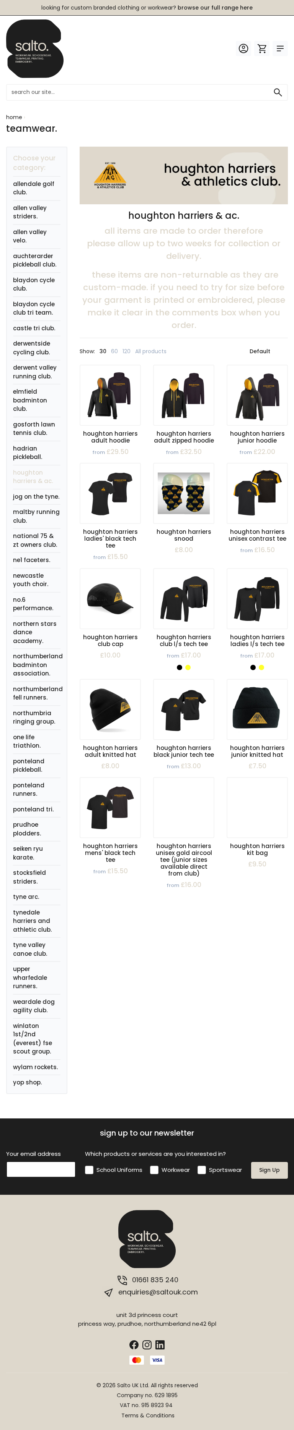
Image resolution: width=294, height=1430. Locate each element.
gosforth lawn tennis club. (34, 428)
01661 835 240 (154, 1280)
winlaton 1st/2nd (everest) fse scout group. (32, 1039)
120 (126, 351)
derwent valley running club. (35, 372)
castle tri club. (34, 328)
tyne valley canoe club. (30, 949)
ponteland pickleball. (28, 765)
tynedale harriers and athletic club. (32, 921)
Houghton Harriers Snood (184, 535)
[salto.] (35, 48)
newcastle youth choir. (30, 580)
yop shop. (27, 1082)
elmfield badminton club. (30, 400)
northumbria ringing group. (34, 717)
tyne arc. (26, 897)
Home (14, 117)
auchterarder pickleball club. (34, 260)
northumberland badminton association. (38, 664)
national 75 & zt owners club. (35, 540)
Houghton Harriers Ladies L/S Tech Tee (257, 640)
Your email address (33, 1154)
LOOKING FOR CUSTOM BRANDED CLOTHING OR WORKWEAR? (147, 7)
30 (103, 351)
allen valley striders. (30, 212)
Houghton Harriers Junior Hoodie (257, 437)
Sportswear (225, 1170)
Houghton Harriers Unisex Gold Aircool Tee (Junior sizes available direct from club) (184, 859)
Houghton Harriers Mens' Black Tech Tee (110, 853)
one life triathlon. (27, 741)
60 (114, 351)
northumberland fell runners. (38, 693)
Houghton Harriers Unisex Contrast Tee (257, 535)
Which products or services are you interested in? (155, 1154)
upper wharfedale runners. (30, 977)
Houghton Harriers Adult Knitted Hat (110, 751)
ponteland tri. (33, 809)
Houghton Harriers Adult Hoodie (110, 437)
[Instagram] (147, 1344)
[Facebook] (134, 1344)
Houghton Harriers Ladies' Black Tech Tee (110, 538)
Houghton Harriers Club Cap (110, 640)
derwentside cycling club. (31, 347)
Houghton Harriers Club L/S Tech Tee (184, 640)
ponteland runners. (28, 789)
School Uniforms (119, 1170)
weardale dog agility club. (34, 1006)
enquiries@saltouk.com (157, 1292)
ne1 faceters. (31, 560)
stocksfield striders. (29, 877)
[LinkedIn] (160, 1344)
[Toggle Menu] (280, 48)
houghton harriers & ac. (33, 477)
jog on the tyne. (36, 497)
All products (151, 351)
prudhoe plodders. (27, 829)
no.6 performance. (33, 604)
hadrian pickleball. (27, 452)
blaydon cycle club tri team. (34, 308)
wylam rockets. (35, 1067)
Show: (87, 351)
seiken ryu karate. (28, 853)
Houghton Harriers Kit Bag (257, 849)
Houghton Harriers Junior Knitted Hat (257, 751)
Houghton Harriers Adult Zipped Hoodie (184, 437)
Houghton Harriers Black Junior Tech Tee (184, 751)
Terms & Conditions (148, 1415)
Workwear (176, 1170)
